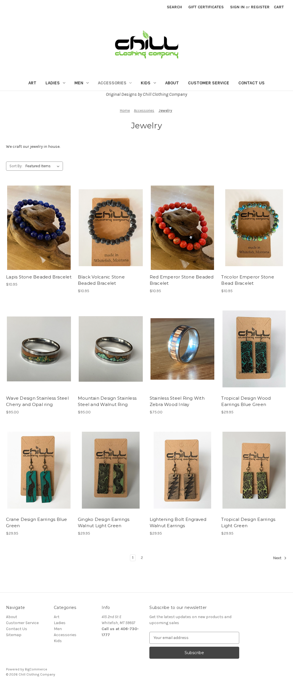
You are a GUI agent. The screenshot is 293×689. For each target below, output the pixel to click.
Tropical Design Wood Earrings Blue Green (246, 401)
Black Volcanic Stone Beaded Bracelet (101, 280)
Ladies (52, 82)
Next (277, 557)
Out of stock (110, 238)
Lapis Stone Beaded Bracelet (39, 277)
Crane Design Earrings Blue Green (36, 523)
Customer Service (208, 82)
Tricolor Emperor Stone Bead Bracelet (247, 280)
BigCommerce (36, 669)
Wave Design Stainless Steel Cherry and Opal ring (37, 401)
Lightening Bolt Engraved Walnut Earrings (178, 523)
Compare (36, 228)
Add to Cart (39, 238)
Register (260, 7)
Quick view (37, 217)
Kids (146, 82)
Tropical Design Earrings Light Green (248, 523)
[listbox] (44, 166)
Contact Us (251, 82)
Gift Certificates (206, 7)
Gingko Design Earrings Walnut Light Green (104, 523)
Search (174, 7)
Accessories (112, 82)
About (172, 82)
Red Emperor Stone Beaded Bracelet (182, 280)
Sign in (237, 7)
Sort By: (15, 166)
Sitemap (13, 634)
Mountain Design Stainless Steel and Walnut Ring (107, 401)
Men (78, 82)
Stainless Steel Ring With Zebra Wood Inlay (177, 401)
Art (32, 82)
